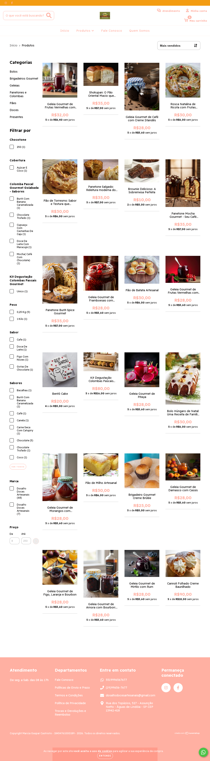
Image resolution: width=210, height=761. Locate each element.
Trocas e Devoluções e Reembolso (70, 712)
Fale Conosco (111, 31)
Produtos (83, 31)
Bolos (13, 71)
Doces (14, 110)
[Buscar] (49, 15)
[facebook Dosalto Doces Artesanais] (12, 3)
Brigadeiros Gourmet (24, 78)
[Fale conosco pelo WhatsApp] (203, 752)
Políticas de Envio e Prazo (72, 687)
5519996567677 (116, 680)
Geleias (14, 85)
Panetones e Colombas (18, 94)
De (11, 533)
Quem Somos (139, 31)
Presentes (16, 117)
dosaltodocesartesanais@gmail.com (130, 695)
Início (64, 31)
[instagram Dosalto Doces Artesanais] (6, 3)
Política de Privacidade (70, 703)
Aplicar (36, 541)
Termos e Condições (69, 695)
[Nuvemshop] (187, 733)
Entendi (105, 755)
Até (23, 533)
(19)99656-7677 (116, 687)
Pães (13, 103)
